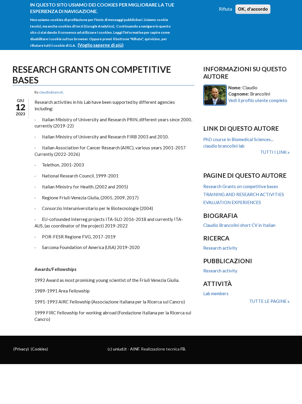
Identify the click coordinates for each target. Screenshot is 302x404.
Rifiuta (225, 9)
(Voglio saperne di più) (101, 45)
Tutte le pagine (268, 301)
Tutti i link (274, 152)
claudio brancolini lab (223, 145)
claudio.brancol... (51, 92)
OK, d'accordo (253, 9)
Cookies (39, 348)
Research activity (220, 248)
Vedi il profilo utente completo (257, 100)
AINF (134, 348)
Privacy (21, 348)
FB (182, 348)
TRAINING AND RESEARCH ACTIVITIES (243, 194)
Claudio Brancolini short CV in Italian (239, 225)
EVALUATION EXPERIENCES (232, 202)
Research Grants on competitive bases (240, 186)
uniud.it (120, 348)
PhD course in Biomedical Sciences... (238, 139)
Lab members (216, 293)
